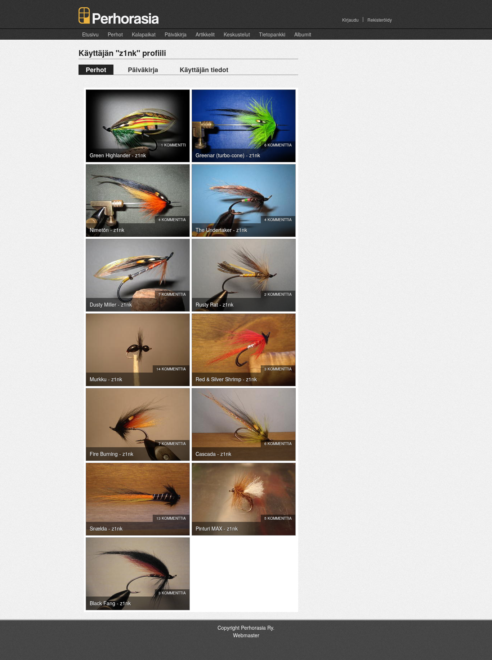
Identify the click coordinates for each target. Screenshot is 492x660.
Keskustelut (237, 34)
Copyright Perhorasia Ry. (246, 627)
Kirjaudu (350, 20)
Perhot (115, 34)
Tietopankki (272, 34)
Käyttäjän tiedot (204, 69)
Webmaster (246, 635)
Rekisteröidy (379, 20)
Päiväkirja (176, 34)
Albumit (302, 34)
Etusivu (90, 34)
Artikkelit (205, 34)
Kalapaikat (144, 34)
